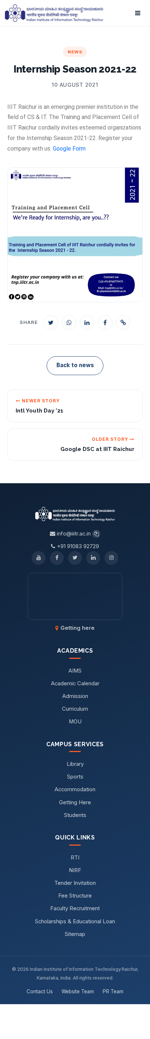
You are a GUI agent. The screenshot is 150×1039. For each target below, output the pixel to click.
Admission (75, 696)
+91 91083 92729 (77, 546)
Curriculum (75, 709)
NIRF (75, 870)
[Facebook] (57, 558)
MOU (75, 721)
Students (75, 815)
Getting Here (75, 802)
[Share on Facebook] (105, 322)
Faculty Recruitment (75, 908)
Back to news (75, 365)
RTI (75, 857)
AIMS (75, 671)
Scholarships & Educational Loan (75, 921)
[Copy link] (123, 322)
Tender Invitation (75, 883)
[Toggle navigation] (138, 13)
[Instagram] (111, 558)
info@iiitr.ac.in (73, 533)
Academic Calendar (75, 683)
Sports (75, 776)
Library (75, 764)
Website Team (78, 991)
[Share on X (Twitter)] (51, 322)
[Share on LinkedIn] (87, 322)
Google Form (69, 148)
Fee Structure (75, 895)
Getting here (77, 628)
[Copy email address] (96, 534)
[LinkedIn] (93, 558)
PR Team (113, 991)
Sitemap (75, 934)
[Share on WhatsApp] (69, 322)
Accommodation (75, 789)
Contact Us (40, 991)
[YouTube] (39, 558)
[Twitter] (75, 558)
